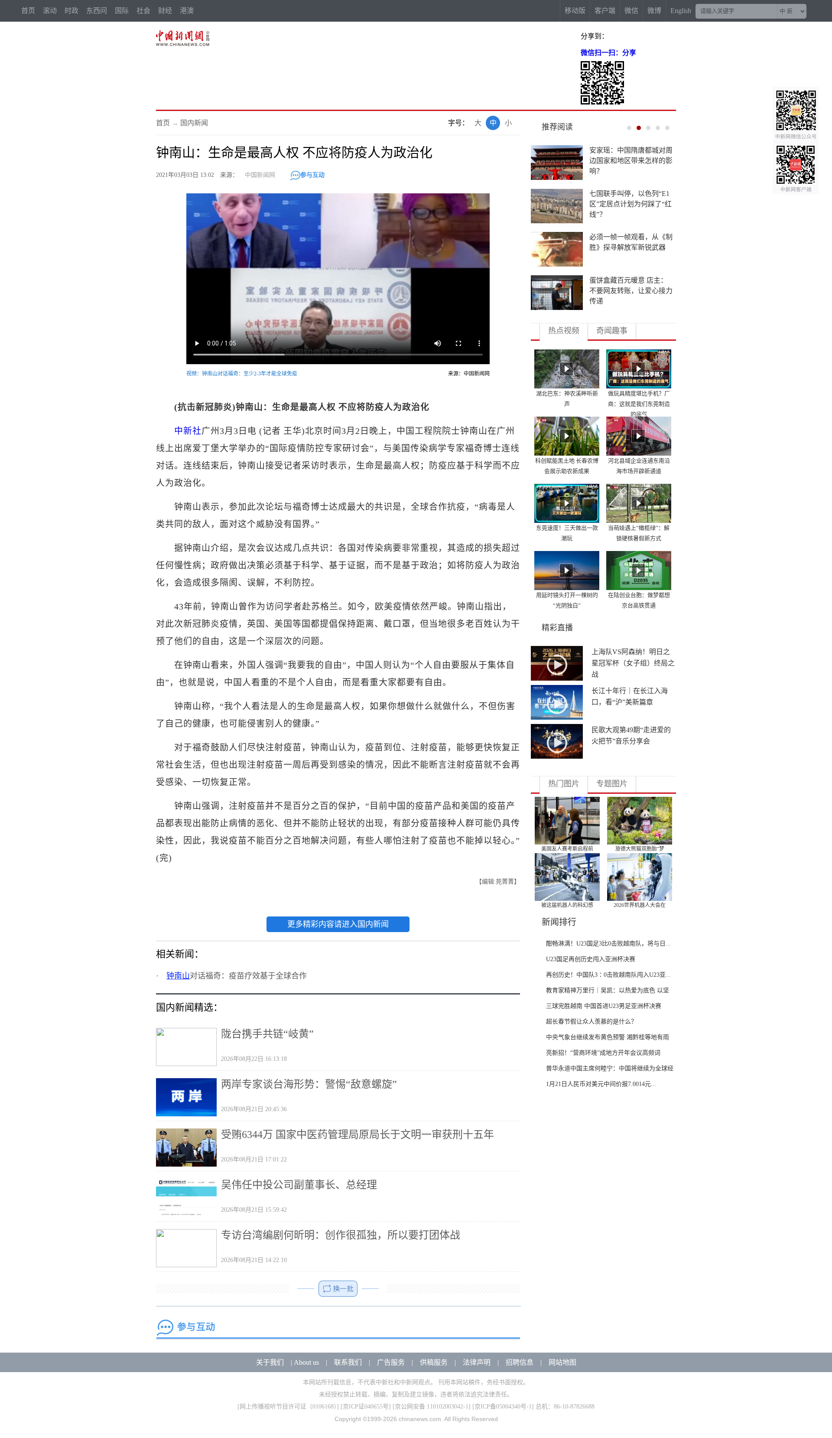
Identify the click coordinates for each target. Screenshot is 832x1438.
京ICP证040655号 (366, 1406)
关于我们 (270, 1362)
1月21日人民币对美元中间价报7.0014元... (601, 1084)
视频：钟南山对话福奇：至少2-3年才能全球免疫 (241, 374)
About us (306, 1362)
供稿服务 (434, 1362)
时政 (71, 10)
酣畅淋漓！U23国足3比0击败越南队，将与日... (608, 943)
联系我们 (348, 1362)
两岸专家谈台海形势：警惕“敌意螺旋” (309, 1084)
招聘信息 (519, 1362)
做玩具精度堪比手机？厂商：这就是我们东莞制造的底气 (639, 403)
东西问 (96, 10)
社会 (143, 10)
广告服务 (391, 1362)
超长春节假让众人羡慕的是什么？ (591, 1021)
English (680, 10)
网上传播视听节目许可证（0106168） (288, 1406)
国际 (122, 10)
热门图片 (563, 783)
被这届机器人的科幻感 (567, 905)
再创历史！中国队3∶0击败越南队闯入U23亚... (608, 975)
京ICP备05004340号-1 (503, 1406)
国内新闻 (194, 123)
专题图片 (611, 783)
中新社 (188, 431)
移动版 (575, 10)
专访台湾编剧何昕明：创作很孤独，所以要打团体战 (340, 1235)
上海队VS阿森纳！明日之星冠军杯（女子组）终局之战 (633, 663)
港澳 (187, 10)
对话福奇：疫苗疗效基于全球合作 (236, 976)
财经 (165, 10)
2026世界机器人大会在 (640, 905)
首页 (28, 10)
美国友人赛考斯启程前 (567, 849)
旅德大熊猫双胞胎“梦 (639, 849)
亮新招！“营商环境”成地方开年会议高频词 (603, 1053)
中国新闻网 (260, 175)
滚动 (50, 10)
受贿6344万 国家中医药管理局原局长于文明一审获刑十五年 (357, 1134)
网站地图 (562, 1362)
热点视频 (563, 330)
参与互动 (312, 175)
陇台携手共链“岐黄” (267, 1034)
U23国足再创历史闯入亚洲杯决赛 (590, 959)
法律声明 (477, 1362)
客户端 (605, 10)
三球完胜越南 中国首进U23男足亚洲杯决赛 (603, 1006)
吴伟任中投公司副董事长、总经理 (299, 1184)
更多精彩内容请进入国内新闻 (338, 924)
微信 (631, 10)
